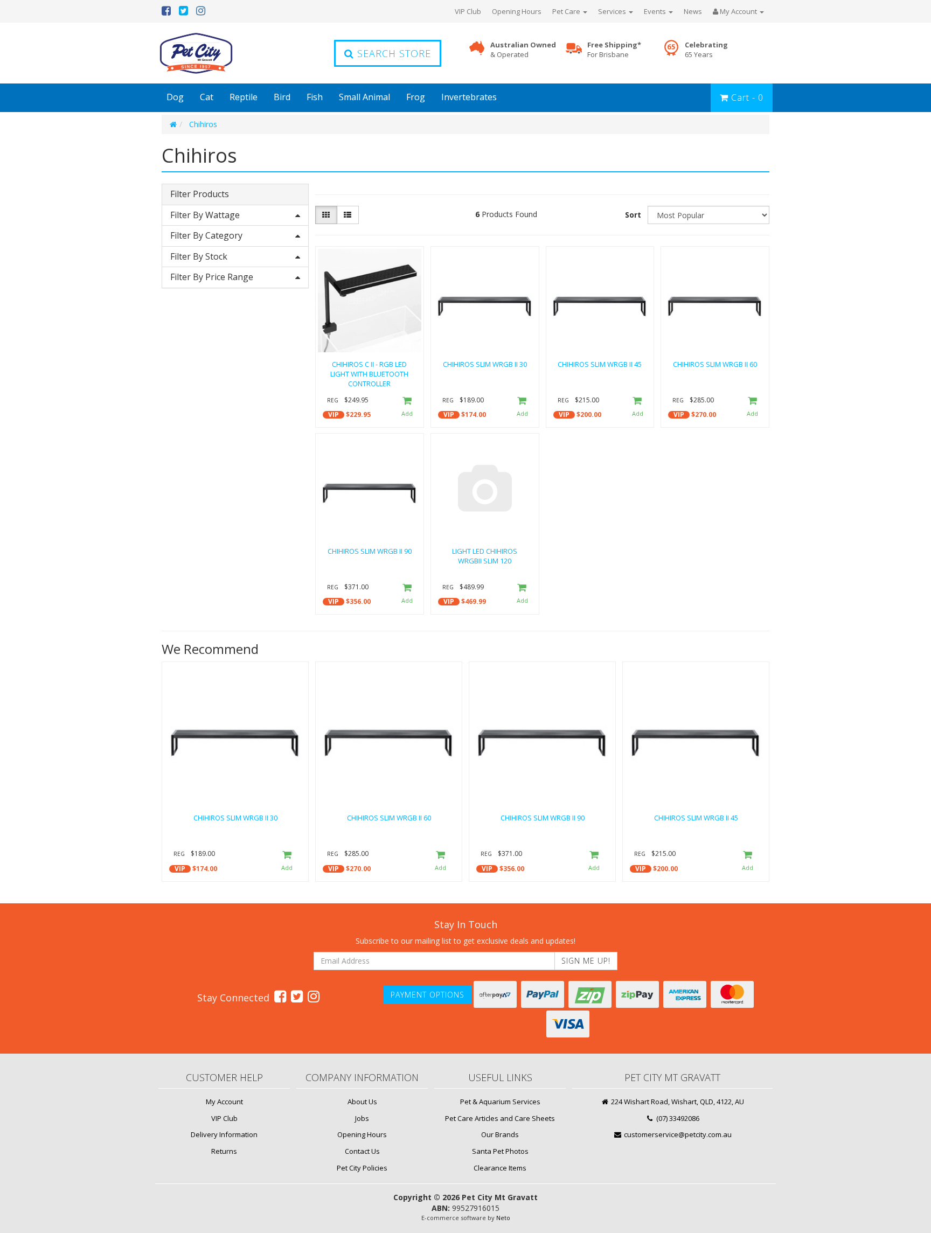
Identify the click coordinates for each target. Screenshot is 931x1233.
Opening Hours (516, 11)
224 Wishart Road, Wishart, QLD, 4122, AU (676, 1101)
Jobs (362, 1118)
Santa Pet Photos (500, 1151)
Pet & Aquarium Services (500, 1101)
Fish (315, 97)
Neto (503, 1218)
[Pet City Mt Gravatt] (212, 53)
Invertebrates (469, 97)
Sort (633, 215)
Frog (415, 97)
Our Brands (500, 1134)
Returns (224, 1151)
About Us (362, 1101)
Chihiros (203, 124)
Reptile (244, 97)
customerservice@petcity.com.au (677, 1134)
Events (656, 11)
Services (613, 11)
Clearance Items (500, 1168)
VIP (333, 414)
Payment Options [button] (427, 995)
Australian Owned (523, 50)
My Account (224, 1101)
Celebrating (706, 50)
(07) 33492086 (677, 1118)
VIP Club (468, 11)
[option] (235, 774)
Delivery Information (224, 1134)
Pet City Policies (362, 1168)
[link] (280, 996)
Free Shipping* (614, 50)
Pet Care (567, 11)
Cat (206, 97)
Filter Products (199, 194)
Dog (175, 97)
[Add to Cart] (407, 407)
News (693, 11)
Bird (282, 97)
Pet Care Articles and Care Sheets (500, 1118)
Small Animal (364, 97)
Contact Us (362, 1151)
